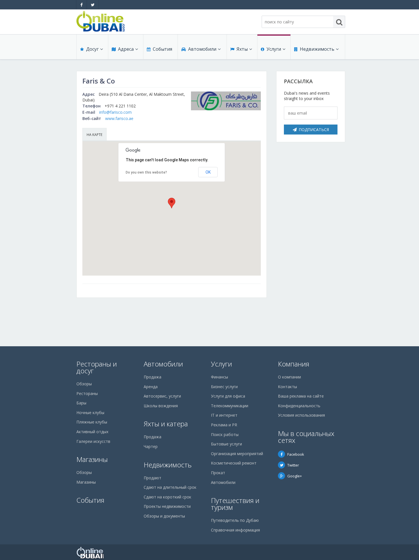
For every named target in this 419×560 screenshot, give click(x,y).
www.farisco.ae (119, 118)
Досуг (92, 49)
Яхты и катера (166, 423)
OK (208, 172)
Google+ (294, 475)
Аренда (151, 386)
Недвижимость (317, 49)
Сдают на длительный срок (170, 487)
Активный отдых (92, 431)
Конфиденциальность (299, 405)
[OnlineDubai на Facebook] (81, 4)
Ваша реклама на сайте (301, 396)
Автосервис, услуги (162, 396)
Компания (293, 363)
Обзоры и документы (164, 516)
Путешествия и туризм (235, 504)
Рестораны (87, 393)
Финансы (219, 377)
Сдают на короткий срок (167, 497)
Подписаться (314, 129)
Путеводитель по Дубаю (235, 520)
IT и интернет (224, 415)
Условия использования (301, 415)
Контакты (287, 386)
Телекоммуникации (229, 405)
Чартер (151, 446)
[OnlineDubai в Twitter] (93, 4)
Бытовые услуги (226, 444)
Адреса (126, 49)
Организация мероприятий (237, 453)
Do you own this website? (146, 172)
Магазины (92, 459)
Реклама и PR (224, 424)
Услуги (274, 49)
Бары (81, 403)
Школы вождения (161, 405)
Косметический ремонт (234, 463)
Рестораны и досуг (96, 367)
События (162, 49)
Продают (152, 477)
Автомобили (202, 49)
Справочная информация (235, 530)
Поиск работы (225, 434)
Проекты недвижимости (167, 506)
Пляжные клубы (91, 422)
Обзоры (84, 383)
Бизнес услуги (224, 386)
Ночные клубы (90, 412)
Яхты (242, 49)
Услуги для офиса (228, 396)
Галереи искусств (93, 441)
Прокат (218, 472)
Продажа (152, 377)
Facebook (295, 454)
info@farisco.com (115, 112)
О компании (289, 377)
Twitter (293, 465)
